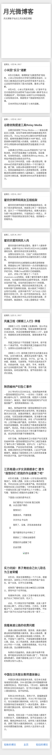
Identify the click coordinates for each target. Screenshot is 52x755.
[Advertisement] (26, 39)
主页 (26, 744)
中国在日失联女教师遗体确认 (22, 674)
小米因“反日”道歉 (15, 70)
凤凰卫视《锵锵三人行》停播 (22, 321)
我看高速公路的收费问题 (19, 625)
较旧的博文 (42, 744)
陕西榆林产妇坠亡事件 (18, 386)
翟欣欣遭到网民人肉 (16, 240)
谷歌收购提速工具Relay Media (23, 125)
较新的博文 (10, 744)
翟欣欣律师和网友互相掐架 (20, 200)
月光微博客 (18, 11)
